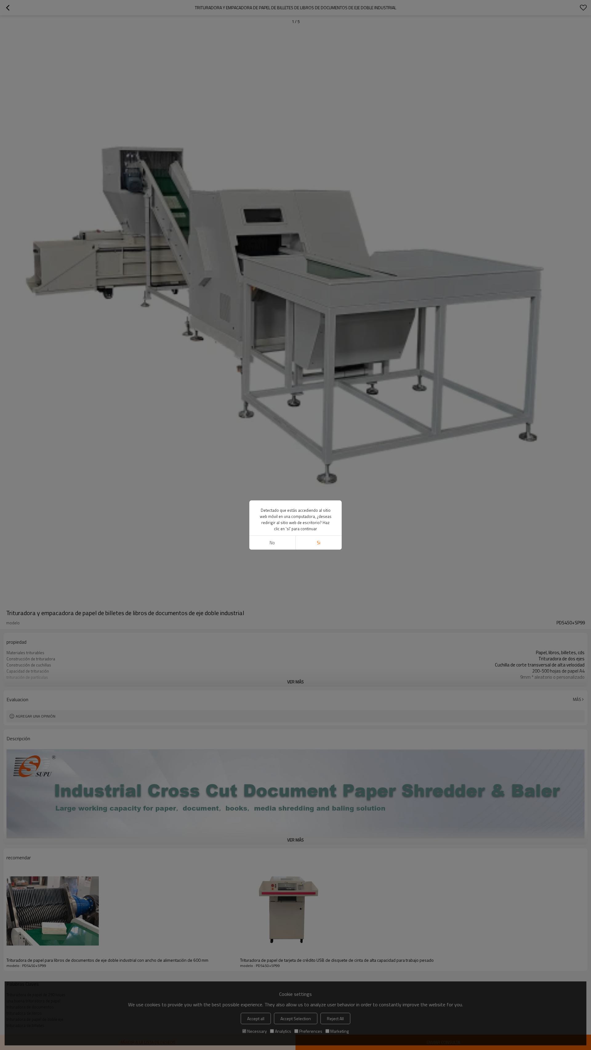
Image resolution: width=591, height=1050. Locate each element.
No (272, 542)
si (318, 542)
